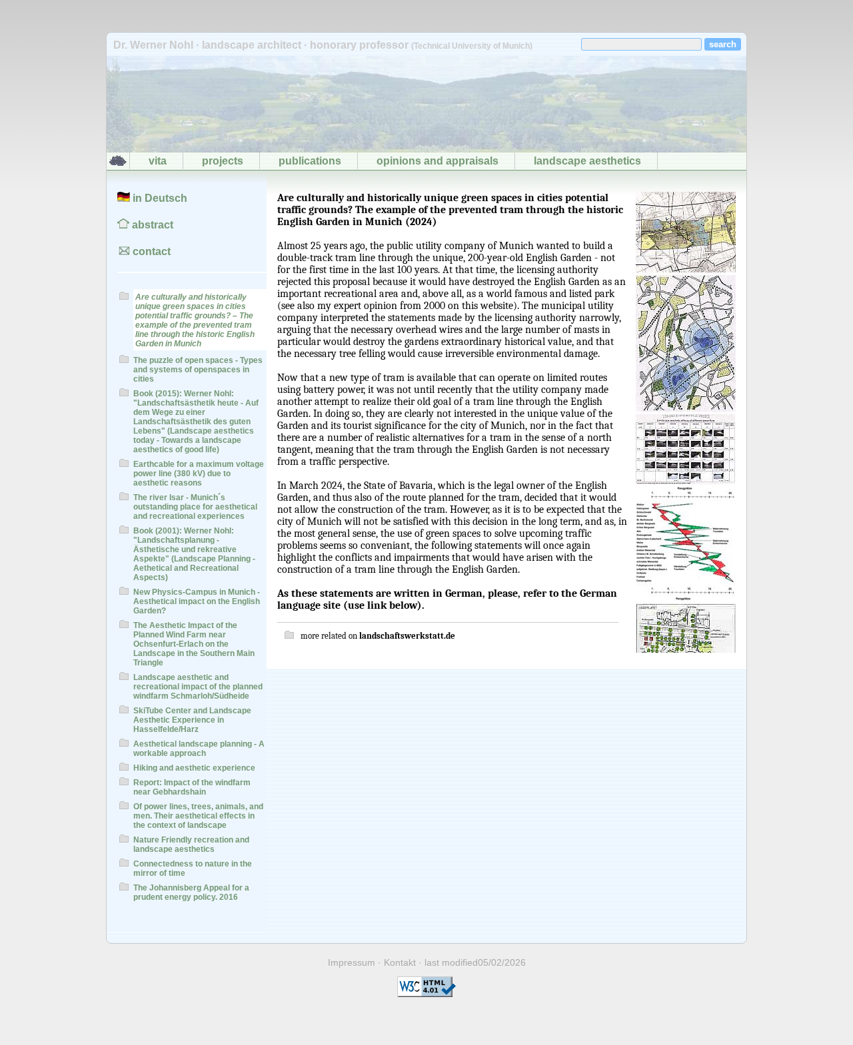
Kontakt (400, 963)
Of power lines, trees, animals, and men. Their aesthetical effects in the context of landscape (198, 816)
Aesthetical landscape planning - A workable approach (199, 748)
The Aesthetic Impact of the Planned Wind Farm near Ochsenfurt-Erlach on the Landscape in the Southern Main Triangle (194, 644)
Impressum (351, 963)
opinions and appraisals (437, 161)
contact (150, 251)
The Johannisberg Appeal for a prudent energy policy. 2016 (191, 892)
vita (158, 161)
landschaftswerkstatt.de (407, 636)
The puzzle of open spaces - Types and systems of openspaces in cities (198, 370)
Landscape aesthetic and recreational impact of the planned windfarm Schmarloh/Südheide (198, 687)
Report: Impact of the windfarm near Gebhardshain (192, 787)
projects (222, 161)
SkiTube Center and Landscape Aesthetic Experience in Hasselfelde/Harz (192, 720)
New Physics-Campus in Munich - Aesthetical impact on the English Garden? (196, 601)
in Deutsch (158, 198)
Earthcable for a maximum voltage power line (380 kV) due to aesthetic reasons (198, 474)
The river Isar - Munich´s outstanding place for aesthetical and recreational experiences (195, 507)
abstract (151, 224)
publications (310, 161)
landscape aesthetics (587, 161)
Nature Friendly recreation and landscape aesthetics (191, 844)
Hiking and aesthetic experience (194, 768)
